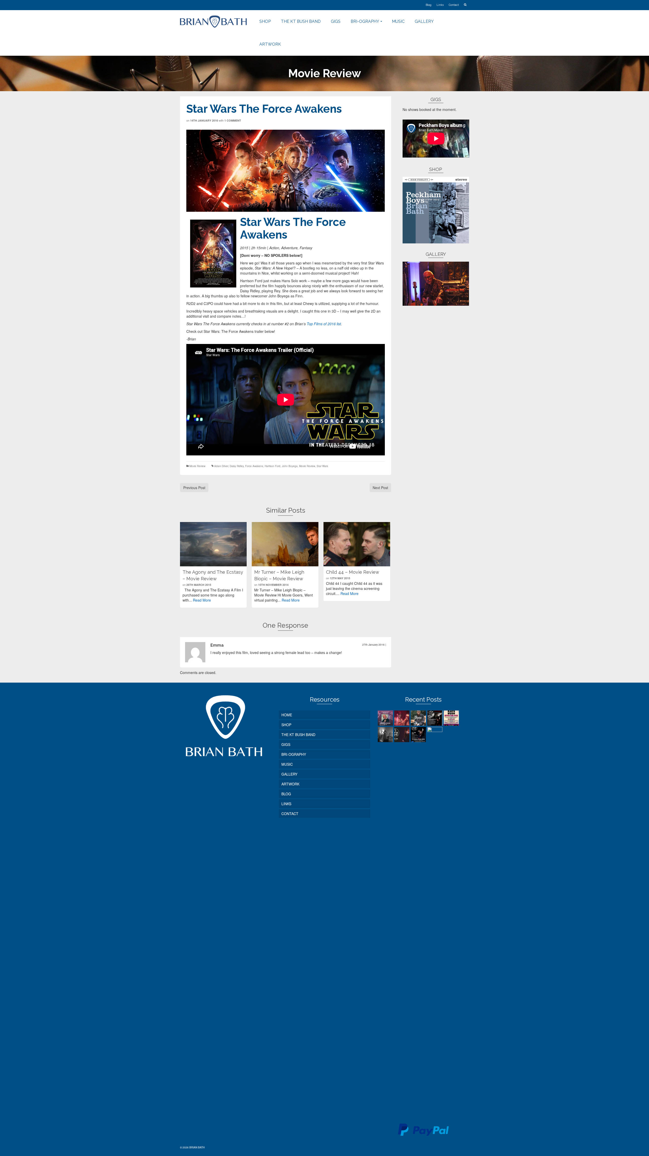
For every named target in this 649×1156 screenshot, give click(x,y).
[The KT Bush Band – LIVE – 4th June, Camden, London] (386, 734)
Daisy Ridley (237, 466)
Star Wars (322, 466)
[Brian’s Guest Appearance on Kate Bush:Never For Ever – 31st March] (452, 718)
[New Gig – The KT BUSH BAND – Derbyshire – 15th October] (435, 718)
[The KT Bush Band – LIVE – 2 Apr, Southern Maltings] (402, 734)
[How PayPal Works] (423, 1129)
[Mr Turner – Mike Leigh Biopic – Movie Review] (285, 544)
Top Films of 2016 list (324, 323)
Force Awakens (254, 466)
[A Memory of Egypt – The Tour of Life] (402, 718)
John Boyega (290, 466)
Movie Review (197, 466)
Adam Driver (221, 466)
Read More (202, 600)
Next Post (380, 487)
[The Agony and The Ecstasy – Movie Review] (213, 544)
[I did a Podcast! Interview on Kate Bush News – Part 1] (386, 718)
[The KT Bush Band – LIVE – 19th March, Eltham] (435, 917)
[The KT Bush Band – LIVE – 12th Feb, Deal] (419, 734)
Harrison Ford (272, 466)
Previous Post (194, 487)
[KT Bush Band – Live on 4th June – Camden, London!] (419, 718)
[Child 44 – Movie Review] (356, 544)
